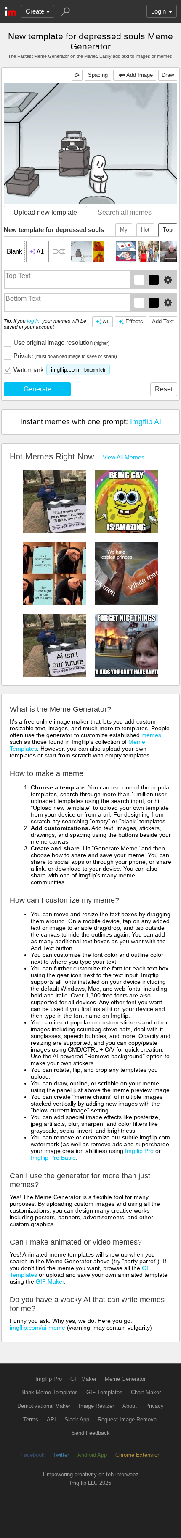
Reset (164, 389)
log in (33, 321)
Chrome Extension (137, 1455)
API (51, 1419)
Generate (37, 389)
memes (151, 735)
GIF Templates (104, 1392)
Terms (30, 1419)
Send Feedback (91, 1433)
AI (106, 321)
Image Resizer (96, 1406)
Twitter (61, 1455)
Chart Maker (146, 1392)
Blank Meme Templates (49, 1392)
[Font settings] (168, 280)
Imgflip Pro (139, 1150)
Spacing (98, 75)
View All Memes (123, 457)
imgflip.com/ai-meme (37, 1327)
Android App (92, 1455)
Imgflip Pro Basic (53, 1157)
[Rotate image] (77, 75)
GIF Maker (50, 1281)
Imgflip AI (145, 422)
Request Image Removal (128, 1419)
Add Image (139, 75)
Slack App (76, 1419)
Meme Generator (125, 1379)
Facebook (33, 1455)
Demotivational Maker (43, 1406)
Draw (168, 75)
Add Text (163, 321)
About (129, 1406)
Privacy (154, 1406)
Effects (134, 321)
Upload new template (45, 212)
